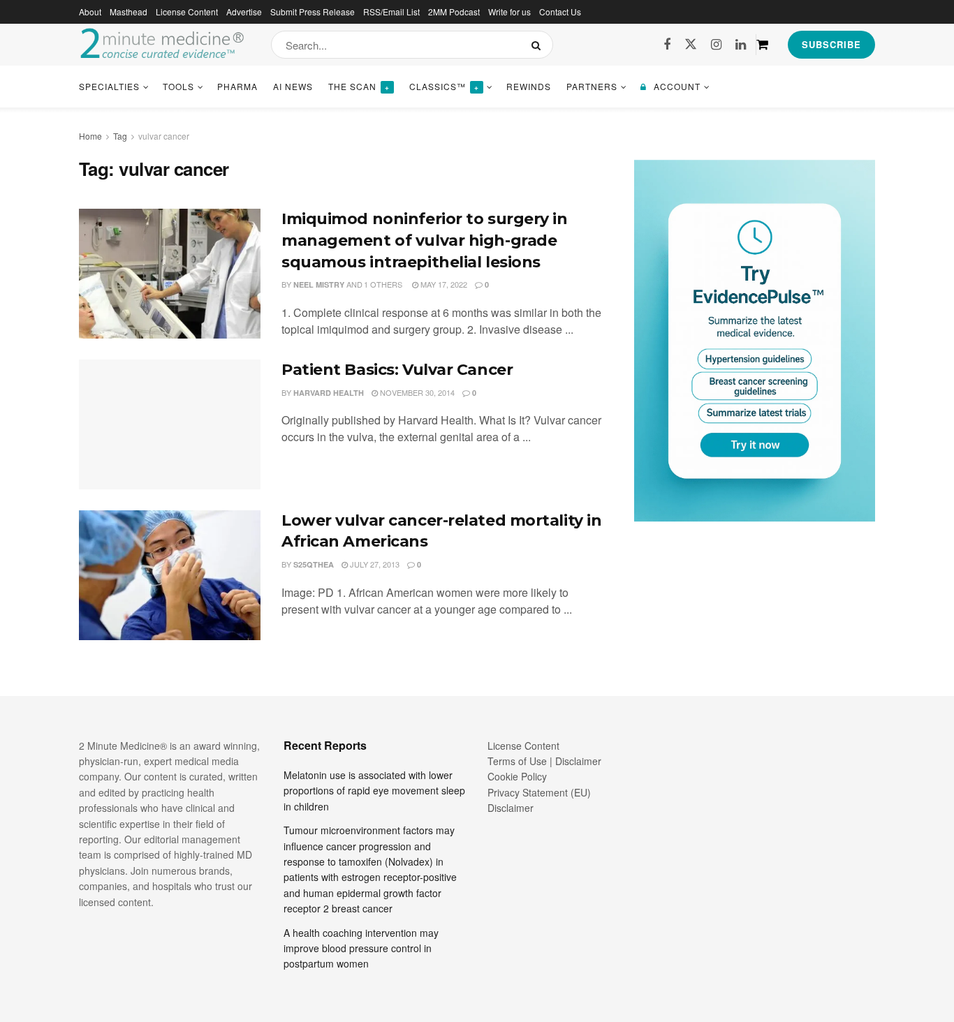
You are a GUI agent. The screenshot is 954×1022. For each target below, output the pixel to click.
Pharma (237, 86)
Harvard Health (328, 392)
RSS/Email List (391, 11)
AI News (293, 86)
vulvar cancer (163, 136)
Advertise (244, 11)
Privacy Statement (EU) (539, 792)
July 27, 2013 (373, 564)
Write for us (509, 11)
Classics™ (444, 86)
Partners (591, 86)
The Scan (359, 86)
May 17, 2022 (442, 284)
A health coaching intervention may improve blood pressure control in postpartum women (361, 948)
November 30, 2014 (416, 392)
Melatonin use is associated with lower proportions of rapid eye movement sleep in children (374, 790)
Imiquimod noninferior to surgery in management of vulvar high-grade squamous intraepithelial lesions (424, 240)
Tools (178, 86)
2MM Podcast (454, 11)
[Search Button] (538, 45)
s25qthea (313, 564)
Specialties (109, 86)
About (90, 11)
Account (677, 86)
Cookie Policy (517, 776)
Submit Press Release (312, 11)
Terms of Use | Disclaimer (544, 761)
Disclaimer (510, 808)
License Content (187, 11)
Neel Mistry (318, 284)
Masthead (128, 11)
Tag (120, 136)
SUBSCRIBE (831, 44)
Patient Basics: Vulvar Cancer (397, 369)
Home (90, 136)
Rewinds (528, 86)
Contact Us (560, 11)
